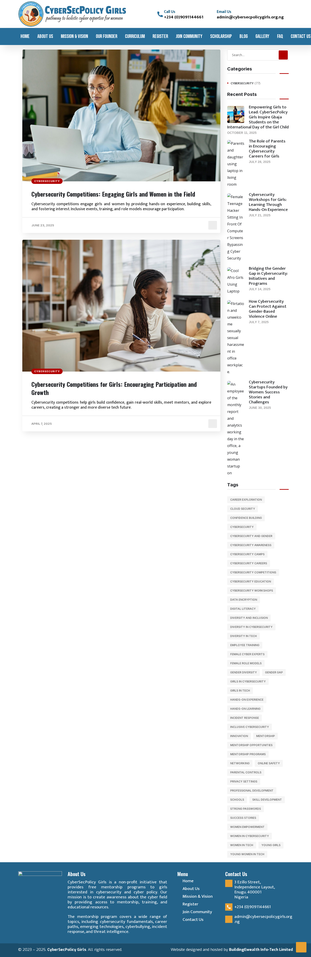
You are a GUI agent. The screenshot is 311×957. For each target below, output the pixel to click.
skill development (267, 799)
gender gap (274, 672)
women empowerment (247, 827)
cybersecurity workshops (251, 590)
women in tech (241, 845)
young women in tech (247, 854)
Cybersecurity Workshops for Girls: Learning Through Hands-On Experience (268, 202)
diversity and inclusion (249, 618)
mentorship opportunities (251, 745)
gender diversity (243, 672)
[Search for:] (258, 54)
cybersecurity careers (248, 563)
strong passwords (245, 808)
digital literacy (243, 608)
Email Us (224, 11)
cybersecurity (242, 527)
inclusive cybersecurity (249, 727)
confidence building (246, 518)
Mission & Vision (74, 36)
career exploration (246, 499)
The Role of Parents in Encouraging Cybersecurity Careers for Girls (267, 149)
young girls (270, 845)
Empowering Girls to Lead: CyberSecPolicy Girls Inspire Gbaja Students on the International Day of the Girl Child (258, 117)
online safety (269, 763)
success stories (243, 818)
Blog (244, 36)
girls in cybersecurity (248, 681)
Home (25, 36)
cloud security (242, 508)
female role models (246, 663)
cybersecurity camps (247, 554)
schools (237, 799)
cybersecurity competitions (253, 572)
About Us (45, 36)
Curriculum (135, 36)
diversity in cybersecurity (251, 627)
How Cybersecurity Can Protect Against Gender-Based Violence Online (267, 309)
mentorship (265, 736)
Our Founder (106, 36)
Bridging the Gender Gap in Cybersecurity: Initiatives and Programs (268, 276)
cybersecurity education (250, 581)
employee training (244, 645)
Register (160, 36)
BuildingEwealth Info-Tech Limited (261, 949)
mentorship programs (248, 754)
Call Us (169, 11)
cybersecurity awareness (250, 545)
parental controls (245, 772)
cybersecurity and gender (251, 536)
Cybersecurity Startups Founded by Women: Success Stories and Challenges (268, 392)
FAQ (280, 36)
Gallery (262, 36)
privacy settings (243, 781)
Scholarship (221, 36)
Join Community (189, 36)
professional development (251, 790)
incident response (244, 718)
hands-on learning (245, 708)
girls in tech (240, 690)
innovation (239, 736)
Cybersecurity (47, 181)
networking (240, 763)
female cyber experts (247, 654)
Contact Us (301, 36)
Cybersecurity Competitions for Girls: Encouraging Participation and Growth (114, 388)
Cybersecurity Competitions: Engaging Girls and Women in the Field (113, 194)
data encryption (243, 599)
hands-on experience (246, 699)
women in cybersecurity (249, 836)
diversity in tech (243, 636)
